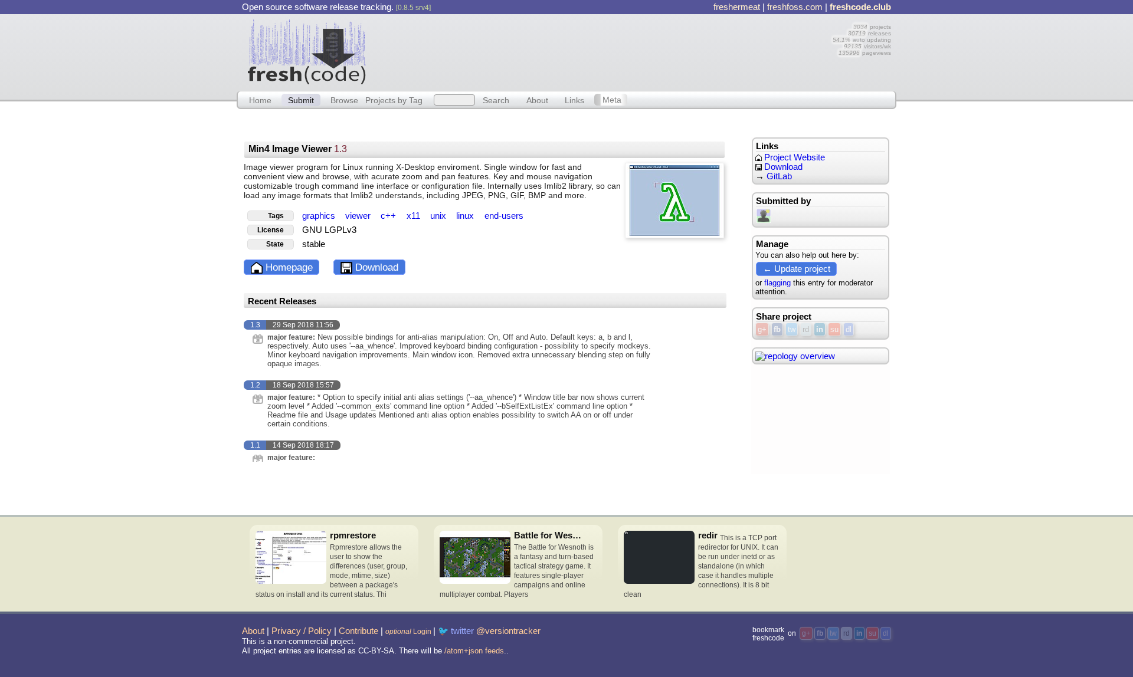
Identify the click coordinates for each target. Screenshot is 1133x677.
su (834, 329)
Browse (344, 99)
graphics (320, 216)
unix (439, 216)
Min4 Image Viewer (297, 149)
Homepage (288, 267)
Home (260, 99)
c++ (389, 216)
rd (806, 329)
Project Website (793, 157)
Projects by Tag (394, 99)
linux (466, 216)
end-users (503, 216)
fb (777, 329)
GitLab (779, 176)
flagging (777, 282)
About (537, 99)
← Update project (796, 269)
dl (849, 329)
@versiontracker (508, 631)
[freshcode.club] (307, 51)
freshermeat (736, 7)
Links (574, 99)
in (819, 329)
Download (375, 267)
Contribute (358, 631)
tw (791, 329)
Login (408, 631)
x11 (415, 216)
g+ (762, 329)
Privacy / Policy (301, 631)
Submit (301, 99)
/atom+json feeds (474, 650)
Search (496, 99)
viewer (359, 216)
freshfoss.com (795, 7)
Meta (611, 99)
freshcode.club (860, 7)
